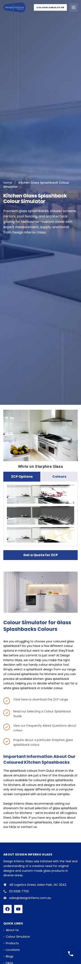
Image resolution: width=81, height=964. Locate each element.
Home (7, 183)
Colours (59, 476)
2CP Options (22, 476)
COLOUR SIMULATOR (50, 7)
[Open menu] (73, 7)
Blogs (8, 956)
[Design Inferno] (14, 7)
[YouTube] (18, 909)
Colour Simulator (16, 937)
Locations (11, 950)
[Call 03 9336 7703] (70, 954)
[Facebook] (7, 909)
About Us (11, 930)
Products (11, 943)
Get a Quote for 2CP (40, 555)
